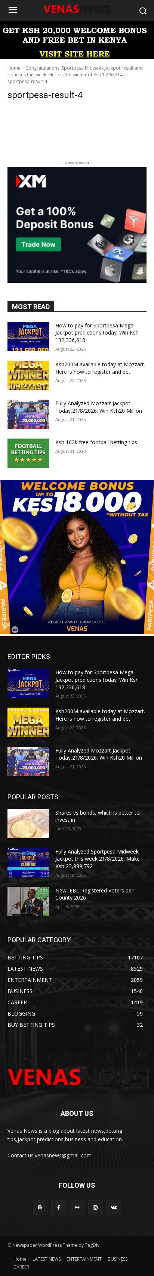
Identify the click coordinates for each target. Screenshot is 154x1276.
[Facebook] (58, 1207)
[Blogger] (40, 1207)
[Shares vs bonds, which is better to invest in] (28, 823)
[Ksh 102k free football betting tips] (28, 453)
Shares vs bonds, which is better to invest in (97, 816)
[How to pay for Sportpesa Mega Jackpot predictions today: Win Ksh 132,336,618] (28, 336)
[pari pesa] (77, 632)
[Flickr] (77, 1207)
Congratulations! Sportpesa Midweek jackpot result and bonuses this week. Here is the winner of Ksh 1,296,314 (75, 71)
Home (14, 68)
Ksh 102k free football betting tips (96, 442)
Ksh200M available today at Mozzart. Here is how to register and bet (100, 368)
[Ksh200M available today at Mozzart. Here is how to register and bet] (28, 375)
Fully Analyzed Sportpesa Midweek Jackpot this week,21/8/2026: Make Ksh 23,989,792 (97, 859)
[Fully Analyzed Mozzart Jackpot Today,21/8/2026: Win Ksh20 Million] (28, 414)
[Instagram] (95, 1207)
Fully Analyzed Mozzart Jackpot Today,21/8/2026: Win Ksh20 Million (98, 407)
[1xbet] (77, 57)
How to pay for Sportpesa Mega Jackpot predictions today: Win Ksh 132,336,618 (97, 333)
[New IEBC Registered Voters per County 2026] (28, 901)
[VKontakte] (114, 1207)
